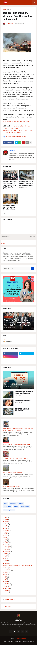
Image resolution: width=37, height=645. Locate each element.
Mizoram (9, 9)
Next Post (32, 236)
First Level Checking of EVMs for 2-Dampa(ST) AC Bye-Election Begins (26, 183)
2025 (5, 523)
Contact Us (18, 641)
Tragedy (24, 136)
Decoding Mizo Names (13, 384)
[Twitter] (16, 142)
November (7, 548)
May (5, 539)
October (6, 549)
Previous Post (6, 236)
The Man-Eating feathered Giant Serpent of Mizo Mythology (24, 392)
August (6, 525)
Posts (7, 340)
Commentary (13, 503)
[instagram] (10, 356)
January (6, 532)
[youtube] (18, 631)
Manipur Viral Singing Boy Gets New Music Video (16, 444)
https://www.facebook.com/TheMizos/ (16, 121)
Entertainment (7, 506)
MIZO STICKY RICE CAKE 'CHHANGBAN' (22, 410)
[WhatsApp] (19, 142)
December (7, 546)
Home (4, 9)
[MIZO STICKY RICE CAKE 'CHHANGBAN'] (8, 411)
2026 (5, 518)
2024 (5, 533)
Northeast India (16, 136)
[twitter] (26, 353)
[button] (2, 2)
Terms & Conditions (28, 641)
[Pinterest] (23, 142)
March (6, 519)
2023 (5, 544)
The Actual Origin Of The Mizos (11, 486)
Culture (21, 503)
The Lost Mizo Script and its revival (12, 472)
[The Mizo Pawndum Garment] (8, 403)
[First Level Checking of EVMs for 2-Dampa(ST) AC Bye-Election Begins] (26, 175)
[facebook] (10, 353)
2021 (5, 586)
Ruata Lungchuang (8, 510)
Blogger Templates (21, 638)
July (5, 526)
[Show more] (30, 142)
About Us (10, 641)
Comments (8, 341)
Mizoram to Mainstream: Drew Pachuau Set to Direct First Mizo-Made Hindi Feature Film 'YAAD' (10, 185)
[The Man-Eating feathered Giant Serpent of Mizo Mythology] (8, 394)
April (5, 541)
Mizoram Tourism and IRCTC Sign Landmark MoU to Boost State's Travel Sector (9, 208)
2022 (5, 567)
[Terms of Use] (26, 356)
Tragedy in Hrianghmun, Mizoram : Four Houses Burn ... (18, 565)
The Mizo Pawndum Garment (23, 400)
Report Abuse (8, 606)
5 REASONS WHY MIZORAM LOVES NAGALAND (16, 458)
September (7, 551)
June (5, 528)
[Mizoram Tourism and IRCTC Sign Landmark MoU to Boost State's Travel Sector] (10, 199)
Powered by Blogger (10, 599)
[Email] (27, 142)
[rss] (26, 631)
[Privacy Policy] (10, 360)
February (7, 521)
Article (5, 503)
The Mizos (12, 151)
